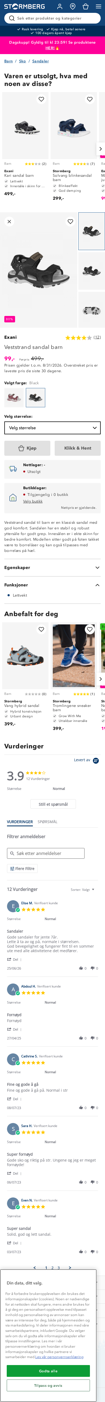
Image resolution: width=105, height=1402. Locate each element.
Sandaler (40, 61)
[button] (15, 959)
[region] (48, 1335)
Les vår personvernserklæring (59, 1357)
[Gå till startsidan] (24, 6)
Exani (10, 337)
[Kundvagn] (85, 6)
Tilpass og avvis (48, 1385)
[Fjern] (93, 18)
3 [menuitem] (59, 1267)
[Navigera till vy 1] (91, 231)
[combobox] (83, 889)
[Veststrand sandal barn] (14, 397)
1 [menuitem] (46, 1267)
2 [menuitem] (52, 1267)
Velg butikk (33, 501)
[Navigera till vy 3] (91, 311)
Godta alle (48, 1371)
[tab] (53, 804)
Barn (8, 61)
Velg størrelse (22, 427)
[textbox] (97, 891)
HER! (50, 48)
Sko (22, 61)
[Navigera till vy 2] (91, 271)
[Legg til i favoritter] (41, 99)
